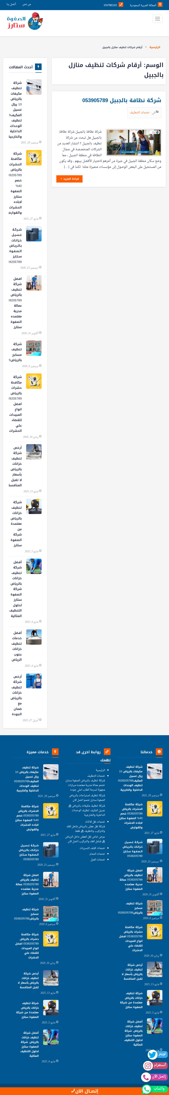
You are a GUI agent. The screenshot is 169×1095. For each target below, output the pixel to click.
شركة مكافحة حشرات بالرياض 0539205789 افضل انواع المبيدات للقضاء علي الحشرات (15, 404)
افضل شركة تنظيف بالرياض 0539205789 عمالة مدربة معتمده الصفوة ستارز (15, 303)
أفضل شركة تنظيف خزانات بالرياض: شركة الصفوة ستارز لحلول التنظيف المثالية (15, 589)
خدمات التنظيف (140, 112)
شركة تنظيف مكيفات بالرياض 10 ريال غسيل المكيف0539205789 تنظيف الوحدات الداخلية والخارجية (15, 110)
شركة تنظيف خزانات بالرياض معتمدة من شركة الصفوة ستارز (16, 523)
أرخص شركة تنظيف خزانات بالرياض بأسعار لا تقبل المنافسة (15, 467)
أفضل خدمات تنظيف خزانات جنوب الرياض (16, 646)
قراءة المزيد (70, 178)
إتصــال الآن (86, 1091)
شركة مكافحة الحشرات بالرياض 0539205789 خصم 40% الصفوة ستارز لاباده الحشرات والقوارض (15, 183)
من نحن (26, 4)
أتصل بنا (11, 4)
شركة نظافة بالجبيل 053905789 (121, 100)
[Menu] (157, 18)
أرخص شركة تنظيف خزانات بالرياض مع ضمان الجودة (16, 695)
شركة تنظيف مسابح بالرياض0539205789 (15, 352)
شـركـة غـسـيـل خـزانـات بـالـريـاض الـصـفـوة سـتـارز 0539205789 (15, 246)
